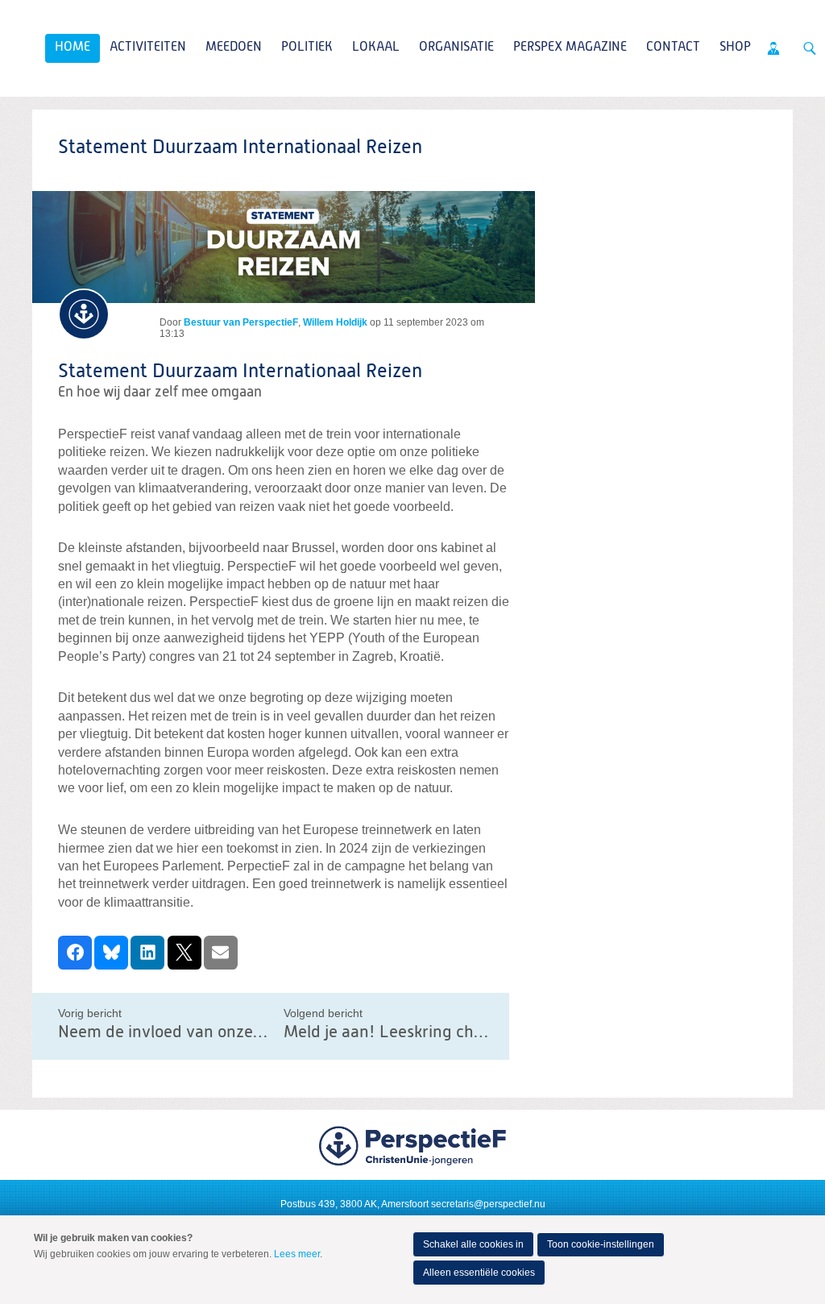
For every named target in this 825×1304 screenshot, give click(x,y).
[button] (75, 953)
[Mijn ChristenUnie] (773, 48)
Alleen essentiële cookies (479, 1272)
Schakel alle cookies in (473, 1244)
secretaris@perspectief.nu (488, 1204)
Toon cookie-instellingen (600, 1244)
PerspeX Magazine (570, 47)
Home (72, 47)
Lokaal (376, 47)
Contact (673, 47)
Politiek (307, 47)
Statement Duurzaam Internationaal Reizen (240, 371)
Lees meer (297, 1254)
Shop (735, 47)
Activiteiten (148, 47)
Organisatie (456, 47)
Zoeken (810, 48)
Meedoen (233, 47)
